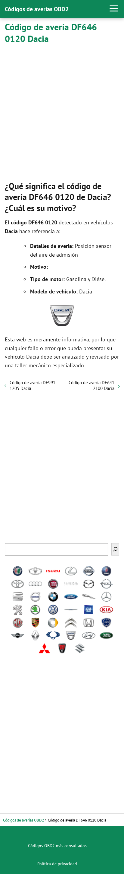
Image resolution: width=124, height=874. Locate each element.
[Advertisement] (62, 111)
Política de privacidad (57, 863)
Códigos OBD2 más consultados (57, 845)
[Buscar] (115, 549)
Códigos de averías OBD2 (37, 9)
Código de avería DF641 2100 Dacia (91, 385)
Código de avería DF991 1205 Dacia (32, 385)
